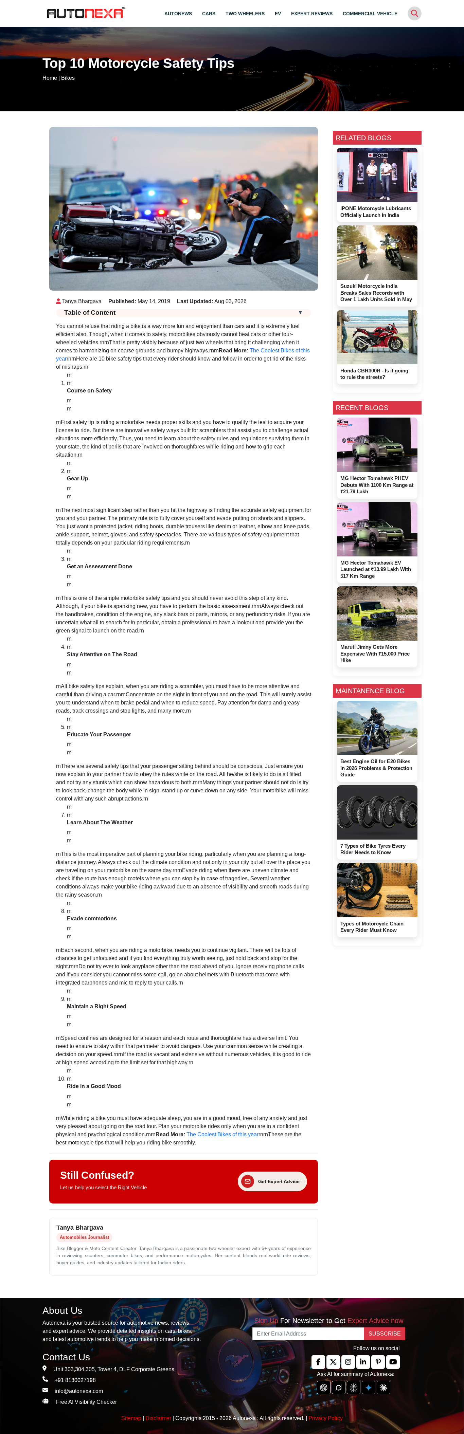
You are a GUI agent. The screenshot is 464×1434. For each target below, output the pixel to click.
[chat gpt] (324, 1387)
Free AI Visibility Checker (86, 1402)
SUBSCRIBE (385, 1334)
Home (49, 78)
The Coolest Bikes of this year (222, 1134)
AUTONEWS (178, 13)
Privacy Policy (325, 1418)
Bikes (68, 78)
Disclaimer (158, 1418)
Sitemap (132, 1418)
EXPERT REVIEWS (312, 13)
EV (278, 13)
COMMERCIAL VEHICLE (370, 13)
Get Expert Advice (279, 1181)
